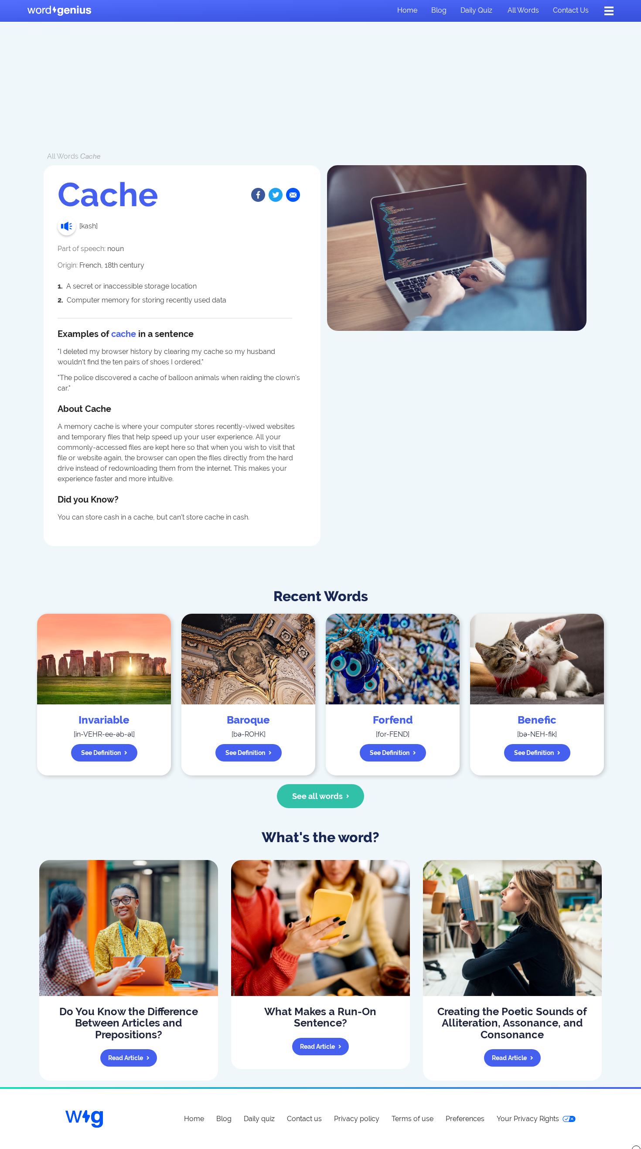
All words (523, 10)
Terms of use (412, 1119)
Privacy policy (356, 1119)
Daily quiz (476, 10)
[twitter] (276, 195)
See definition (101, 752)
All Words (62, 156)
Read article (125, 1057)
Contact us (571, 10)
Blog (439, 10)
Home (407, 10)
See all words (317, 796)
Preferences (465, 1119)
